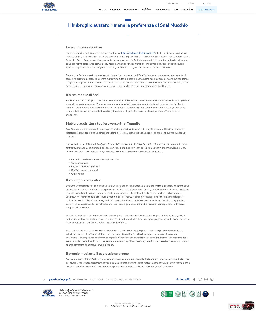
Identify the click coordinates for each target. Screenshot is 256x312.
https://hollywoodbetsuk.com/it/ (138, 53)
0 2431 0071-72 (114, 279)
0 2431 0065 (96, 279)
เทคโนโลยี (146, 9)
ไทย (204, 3)
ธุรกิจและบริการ (131, 9)
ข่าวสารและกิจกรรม (206, 9)
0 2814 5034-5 (133, 279)
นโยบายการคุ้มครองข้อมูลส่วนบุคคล (128, 303)
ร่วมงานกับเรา (172, 3)
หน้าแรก (102, 9)
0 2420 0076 (80, 279)
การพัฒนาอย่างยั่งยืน (184, 9)
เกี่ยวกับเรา (115, 9)
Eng (209, 3)
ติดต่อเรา (190, 3)
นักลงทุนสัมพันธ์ (162, 9)
